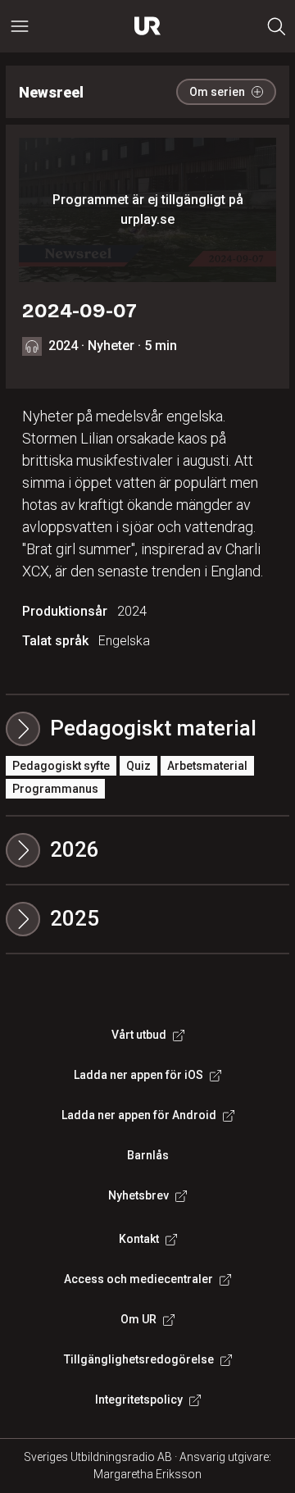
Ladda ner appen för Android (138, 1115)
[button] (147, 850)
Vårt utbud (138, 1034)
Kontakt (139, 1238)
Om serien (217, 91)
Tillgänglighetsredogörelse (139, 1359)
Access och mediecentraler (138, 1279)
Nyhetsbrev (138, 1195)
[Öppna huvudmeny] (20, 26)
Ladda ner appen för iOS (138, 1074)
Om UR (138, 1319)
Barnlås (148, 1155)
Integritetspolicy (139, 1399)
